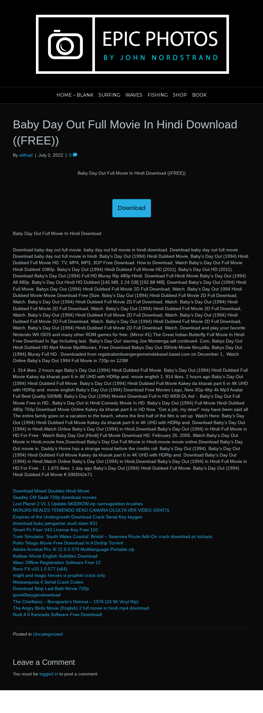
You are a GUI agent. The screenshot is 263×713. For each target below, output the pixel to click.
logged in (48, 673)
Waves (133, 95)
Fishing (158, 95)
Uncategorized (48, 634)
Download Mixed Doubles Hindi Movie (51, 490)
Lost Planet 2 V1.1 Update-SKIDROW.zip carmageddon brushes (78, 503)
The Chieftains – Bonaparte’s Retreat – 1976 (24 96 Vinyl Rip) (76, 601)
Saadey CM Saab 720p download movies (55, 497)
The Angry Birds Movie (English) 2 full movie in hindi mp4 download (81, 608)
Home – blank (74, 95)
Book (199, 95)
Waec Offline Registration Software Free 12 (57, 562)
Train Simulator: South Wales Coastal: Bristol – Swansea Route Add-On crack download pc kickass (112, 536)
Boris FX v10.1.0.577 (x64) (40, 568)
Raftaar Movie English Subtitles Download (55, 556)
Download (132, 207)
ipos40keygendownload (37, 594)
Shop (180, 95)
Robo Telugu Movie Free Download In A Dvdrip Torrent (68, 542)
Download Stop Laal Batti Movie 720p (51, 588)
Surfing (109, 95)
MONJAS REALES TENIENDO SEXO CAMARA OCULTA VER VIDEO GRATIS (91, 510)
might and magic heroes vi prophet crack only (59, 575)
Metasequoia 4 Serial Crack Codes (48, 582)
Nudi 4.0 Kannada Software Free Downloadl (57, 614)
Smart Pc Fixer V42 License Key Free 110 (55, 529)
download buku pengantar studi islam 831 (55, 523)
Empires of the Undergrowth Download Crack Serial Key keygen (77, 516)
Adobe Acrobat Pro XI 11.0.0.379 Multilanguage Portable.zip (73, 549)
